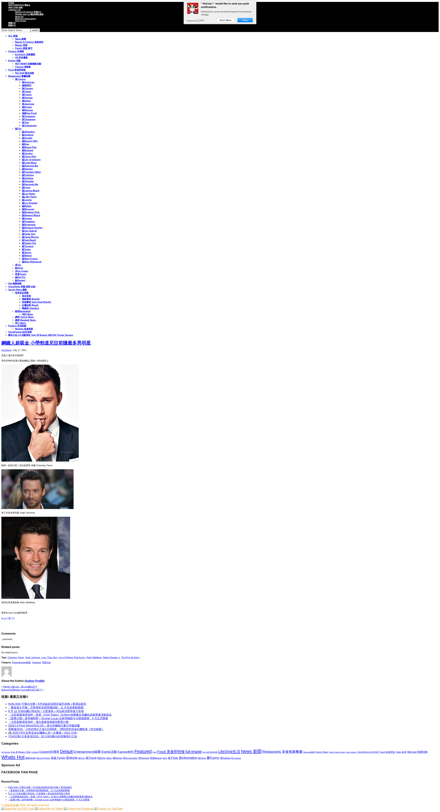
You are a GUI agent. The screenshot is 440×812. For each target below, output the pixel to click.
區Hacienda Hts (30, 184)
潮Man (109, 758)
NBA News (27, 314)
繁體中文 (12, 25)
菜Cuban (26, 91)
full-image (193, 752)
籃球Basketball (23, 311)
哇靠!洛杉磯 (11, 805)
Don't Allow (225, 20)
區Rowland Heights (32, 227)
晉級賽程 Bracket (31, 299)
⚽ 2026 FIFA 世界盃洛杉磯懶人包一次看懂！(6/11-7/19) (42, 732)
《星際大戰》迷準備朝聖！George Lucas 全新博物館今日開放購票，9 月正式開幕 (58, 718)
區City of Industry (31, 159)
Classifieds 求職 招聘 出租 (21, 286)
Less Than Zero (49, 657)
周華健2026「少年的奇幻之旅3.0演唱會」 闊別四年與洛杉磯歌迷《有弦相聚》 (56, 729)
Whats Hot (13, 757)
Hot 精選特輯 (14, 283)
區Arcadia (27, 138)
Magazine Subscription (25, 19)
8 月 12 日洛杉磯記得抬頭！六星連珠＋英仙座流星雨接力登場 (46, 711)
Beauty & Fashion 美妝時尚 (29, 42)
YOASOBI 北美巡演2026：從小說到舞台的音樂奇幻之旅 (42, 736)
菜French (27, 94)
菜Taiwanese (28, 119)
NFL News (20, 323)
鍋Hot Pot (20, 277)
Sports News (321, 752)
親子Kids (173, 757)
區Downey (27, 169)
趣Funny (213, 758)
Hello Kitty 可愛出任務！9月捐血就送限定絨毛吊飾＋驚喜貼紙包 (47, 703)
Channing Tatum (16, 657)
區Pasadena (28, 221)
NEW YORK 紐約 (15, 7)
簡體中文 (12, 23)
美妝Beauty (156, 758)
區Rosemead (28, 224)
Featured (36, 662)
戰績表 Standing (30, 308)
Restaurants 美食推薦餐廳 (282, 752)
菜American (28, 82)
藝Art (165, 758)
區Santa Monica (30, 237)
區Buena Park (29, 147)
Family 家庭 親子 (24, 48)
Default (66, 751)
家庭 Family (58, 757)
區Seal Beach (29, 240)
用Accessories (130, 758)
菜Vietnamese (29, 125)
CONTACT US (14, 10)
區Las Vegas (28, 193)
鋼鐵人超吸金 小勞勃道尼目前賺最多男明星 (46, 342)
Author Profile (34, 680)
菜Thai (25, 122)
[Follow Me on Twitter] (49, 808)
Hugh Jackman (32, 657)
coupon (34, 752)
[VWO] (201, 20)
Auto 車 (14, 752)
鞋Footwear (236, 758)
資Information (188, 758)
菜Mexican (27, 110)
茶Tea (18, 265)
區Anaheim (28, 135)
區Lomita (27, 200)
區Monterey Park (31, 212)
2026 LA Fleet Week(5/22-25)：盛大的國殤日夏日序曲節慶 (44, 725)
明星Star (46, 662)
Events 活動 (14, 60)
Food (154, 752)
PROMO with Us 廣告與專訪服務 (29, 14)
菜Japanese (28, 104)
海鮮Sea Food (29, 113)
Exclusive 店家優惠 (25, 54)
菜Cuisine (20, 79)
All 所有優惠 (21, 57)
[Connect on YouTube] (108, 808)
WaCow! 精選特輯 (417, 751)
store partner (351, 752)
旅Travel (91, 758)
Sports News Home (337, 752)
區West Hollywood (31, 262)
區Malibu (26, 206)
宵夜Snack (20, 274)
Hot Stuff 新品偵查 (24, 73)
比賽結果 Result (30, 305)
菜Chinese (27, 88)
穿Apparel (143, 758)
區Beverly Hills (30, 141)
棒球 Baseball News (25, 320)
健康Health (30, 758)
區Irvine (26, 187)
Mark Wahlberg (94, 657)
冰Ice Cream (21, 271)
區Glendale (28, 181)
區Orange (27, 218)
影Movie (72, 758)
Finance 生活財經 (17, 325)
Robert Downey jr (111, 657)
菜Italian (26, 101)
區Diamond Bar (30, 166)
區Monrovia (28, 209)
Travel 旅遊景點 (387, 752)
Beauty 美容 (24, 752)
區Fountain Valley (31, 172)
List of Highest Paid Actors (72, 657)
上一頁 (6, 618)
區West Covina (29, 258)
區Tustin (26, 249)
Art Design (5, 752)
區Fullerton (28, 175)
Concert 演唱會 (23, 67)
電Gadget (225, 758)
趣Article (202, 758)
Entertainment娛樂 (21, 662)
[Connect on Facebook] (79, 808)
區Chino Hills (29, 156)
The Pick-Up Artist (130, 657)
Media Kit (19, 17)
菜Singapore (28, 116)
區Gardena (27, 178)
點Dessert (20, 280)
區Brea (25, 144)
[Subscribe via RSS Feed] (17, 808)
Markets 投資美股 (24, 329)
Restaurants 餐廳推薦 (19, 76)
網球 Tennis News (24, 317)
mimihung (6, 350)
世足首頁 (26, 296)
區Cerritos (27, 153)
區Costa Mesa (29, 162)
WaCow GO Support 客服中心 (28, 12)
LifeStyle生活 (229, 751)
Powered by (192, 20)
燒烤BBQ (26, 85)
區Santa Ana (28, 234)
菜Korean (27, 107)
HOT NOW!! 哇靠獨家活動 (28, 63)
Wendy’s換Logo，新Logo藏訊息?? (20, 686)
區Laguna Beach (30, 190)
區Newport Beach (31, 215)
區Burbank (27, 150)
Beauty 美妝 (21, 45)
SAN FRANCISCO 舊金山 (19, 5)
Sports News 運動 (17, 289)
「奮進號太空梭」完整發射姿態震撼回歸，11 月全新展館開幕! (46, 707)
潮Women (117, 758)
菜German (27, 97)
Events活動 (109, 752)
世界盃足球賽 (22, 292)
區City (18, 128)
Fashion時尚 (126, 752)
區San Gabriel (29, 231)
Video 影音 (401, 752)
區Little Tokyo (29, 197)
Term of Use (20, 21)
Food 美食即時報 (17, 70)
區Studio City (29, 243)
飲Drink (19, 268)
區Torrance (28, 246)
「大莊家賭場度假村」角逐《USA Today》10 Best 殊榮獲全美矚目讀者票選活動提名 (60, 714)
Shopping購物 (309, 752)
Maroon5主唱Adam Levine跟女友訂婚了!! (21, 690)
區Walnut (27, 255)
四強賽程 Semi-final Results (36, 302)
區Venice (26, 252)
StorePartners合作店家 (20, 332)
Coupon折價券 (49, 752)
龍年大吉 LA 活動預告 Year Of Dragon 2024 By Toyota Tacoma (40, 335)
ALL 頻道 (13, 36)
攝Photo (81, 758)
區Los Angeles (29, 203)
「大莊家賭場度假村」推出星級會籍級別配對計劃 (38, 722)
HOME (11, 3)
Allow (245, 20)
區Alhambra (28, 132)
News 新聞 (20, 39)
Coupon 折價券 (16, 51)
